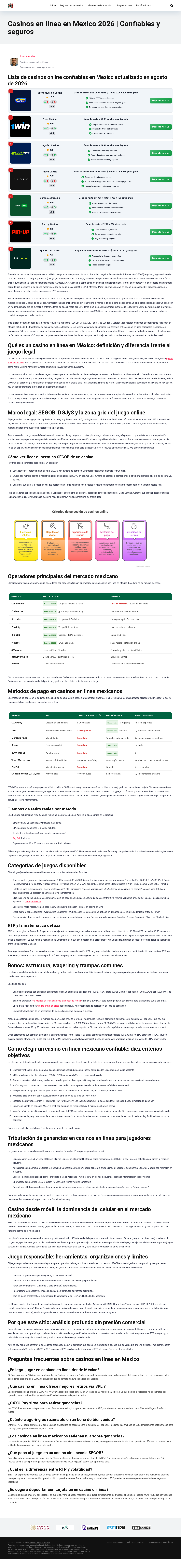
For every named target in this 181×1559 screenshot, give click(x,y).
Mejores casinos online (71, 5)
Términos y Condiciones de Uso (160, 1542)
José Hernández (27, 56)
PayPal (16, 838)
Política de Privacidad (135, 1542)
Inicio (53, 5)
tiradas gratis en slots (48, 1005)
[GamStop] (116, 1527)
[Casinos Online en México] (10, 4)
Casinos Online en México (39, 1543)
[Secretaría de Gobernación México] (39, 1527)
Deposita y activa (160, 100)
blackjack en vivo (33, 901)
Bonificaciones (143, 5)
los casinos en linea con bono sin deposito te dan (56, 1000)
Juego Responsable (115, 1542)
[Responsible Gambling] (65, 1527)
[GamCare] (90, 1527)
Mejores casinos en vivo (100, 5)
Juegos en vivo (124, 5)
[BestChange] (141, 1527)
